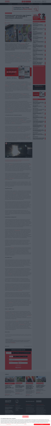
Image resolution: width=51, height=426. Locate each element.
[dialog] (25, 420)
